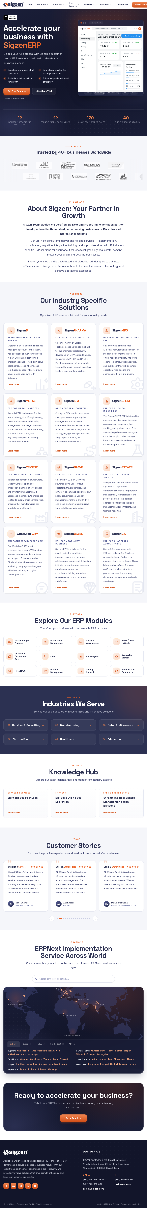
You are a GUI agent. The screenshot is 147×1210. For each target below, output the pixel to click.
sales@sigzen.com (93, 1186)
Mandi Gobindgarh (58, 1062)
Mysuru (133, 1062)
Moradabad (119, 1057)
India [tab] (14, 1042)
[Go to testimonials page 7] (71, 916)
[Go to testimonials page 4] (65, 916)
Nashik (118, 1049)
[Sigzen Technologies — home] (13, 4)
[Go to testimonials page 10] (77, 916)
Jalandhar (32, 1062)
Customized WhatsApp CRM (25, 541)
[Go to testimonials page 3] (62, 916)
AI (29, 4)
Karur (55, 1057)
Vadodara (42, 1049)
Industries (104, 4)
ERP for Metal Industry (23, 408)
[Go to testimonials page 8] (73, 916)
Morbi (24, 1052)
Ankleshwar (13, 1052)
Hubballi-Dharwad (119, 1062)
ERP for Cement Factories (25, 474)
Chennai (24, 1057)
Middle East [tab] (57, 1042)
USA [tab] (41, 1042)
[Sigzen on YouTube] (35, 1184)
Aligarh (130, 1057)
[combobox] (75, 977)
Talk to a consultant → (14, 98)
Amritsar (43, 1062)
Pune (103, 1049)
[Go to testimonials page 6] (69, 916)
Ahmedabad (23, 1049)
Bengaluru (93, 1062)
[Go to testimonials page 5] (67, 916)
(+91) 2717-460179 (124, 1177)
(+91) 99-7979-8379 (93, 1177)
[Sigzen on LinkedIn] (13, 1184)
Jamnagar (33, 1052)
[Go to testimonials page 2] (59, 916)
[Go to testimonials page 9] (75, 916)
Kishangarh (53, 1067)
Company (121, 4)
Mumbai (95, 1049)
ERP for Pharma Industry (72, 338)
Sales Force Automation (71, 408)
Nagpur (127, 1049)
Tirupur (47, 1057)
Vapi (58, 1049)
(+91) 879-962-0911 (92, 1182)
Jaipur (23, 1067)
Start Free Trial (44, 91)
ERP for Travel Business (71, 474)
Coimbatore (36, 1057)
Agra (110, 1057)
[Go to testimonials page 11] (79, 916)
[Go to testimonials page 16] (89, 916)
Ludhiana (21, 1062)
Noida (94, 1057)
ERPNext (88, 4)
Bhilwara (42, 1067)
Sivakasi (64, 1057)
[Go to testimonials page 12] (81, 916)
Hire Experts (73, 4)
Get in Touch (73, 1116)
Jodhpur (32, 1067)
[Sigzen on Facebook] (6, 1184)
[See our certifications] (10, 17)
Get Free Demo (16, 91)
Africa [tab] (73, 1042)
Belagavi (104, 1062)
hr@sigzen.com (123, 1182)
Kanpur (102, 1057)
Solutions (41, 4)
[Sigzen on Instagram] (21, 1184)
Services (57, 4)
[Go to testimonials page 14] (85, 916)
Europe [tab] (27, 1042)
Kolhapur (90, 1052)
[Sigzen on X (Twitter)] (28, 1184)
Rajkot (51, 1049)
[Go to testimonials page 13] (83, 916)
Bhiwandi (80, 1052)
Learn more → (15, 384)
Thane (110, 1049)
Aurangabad (103, 1052)
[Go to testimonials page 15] (87, 916)
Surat (33, 1049)
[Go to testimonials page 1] (57, 916)
